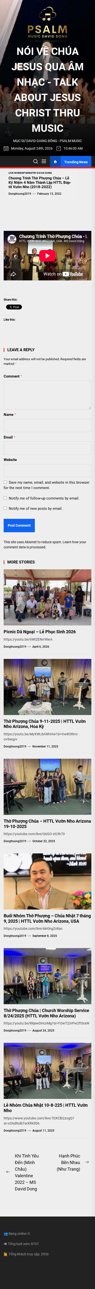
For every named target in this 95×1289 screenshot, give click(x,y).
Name (10, 414)
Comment (13, 376)
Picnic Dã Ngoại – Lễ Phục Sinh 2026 (40, 631)
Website (10, 460)
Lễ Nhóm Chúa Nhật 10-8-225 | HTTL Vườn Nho (46, 1108)
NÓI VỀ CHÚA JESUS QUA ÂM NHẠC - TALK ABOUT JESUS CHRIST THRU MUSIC (47, 89)
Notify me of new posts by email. (36, 508)
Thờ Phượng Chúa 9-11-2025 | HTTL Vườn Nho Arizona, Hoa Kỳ (45, 724)
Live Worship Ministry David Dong (30, 173)
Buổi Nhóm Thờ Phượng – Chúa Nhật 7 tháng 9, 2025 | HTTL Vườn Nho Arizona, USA (47, 918)
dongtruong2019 (20, 193)
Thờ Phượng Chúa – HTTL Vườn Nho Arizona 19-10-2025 (47, 823)
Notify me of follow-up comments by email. (44, 498)
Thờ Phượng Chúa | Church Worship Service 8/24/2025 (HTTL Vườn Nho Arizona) (46, 1013)
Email (9, 437)
